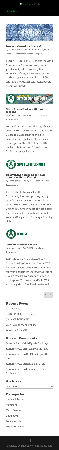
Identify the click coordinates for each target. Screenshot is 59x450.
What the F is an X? (16, 330)
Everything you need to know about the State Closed (25, 176)
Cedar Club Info (42, 181)
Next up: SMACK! (36, 363)
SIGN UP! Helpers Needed (21, 314)
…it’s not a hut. (14, 308)
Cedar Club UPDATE (17, 319)
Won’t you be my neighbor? (21, 324)
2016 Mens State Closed (21, 244)
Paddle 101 (12, 415)
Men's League (41, 115)
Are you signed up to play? (24, 46)
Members (39, 49)
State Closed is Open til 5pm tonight (25, 111)
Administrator (15, 49)
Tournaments (19, 54)
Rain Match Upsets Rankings (32, 343)
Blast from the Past (37, 348)
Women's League (34, 54)
